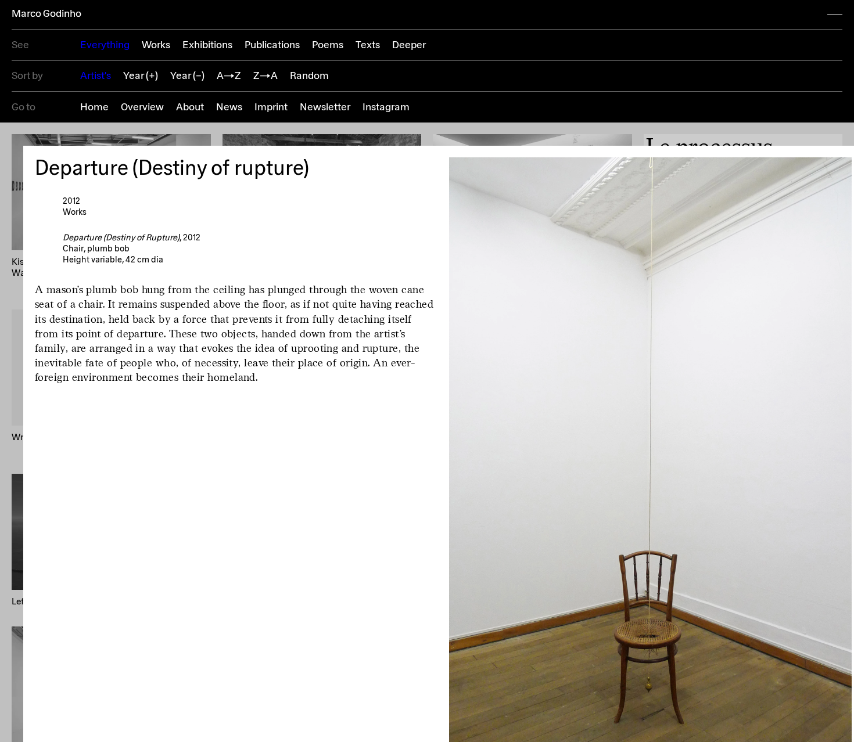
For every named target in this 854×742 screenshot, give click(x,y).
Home (94, 107)
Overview (142, 107)
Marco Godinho (46, 14)
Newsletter (325, 107)
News (229, 107)
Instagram (386, 107)
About (190, 107)
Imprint (271, 107)
